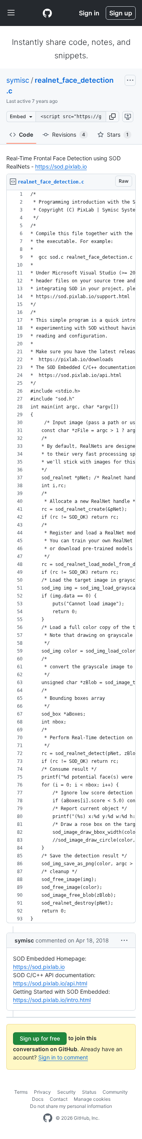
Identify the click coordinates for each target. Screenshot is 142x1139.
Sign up (120, 13)
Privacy (42, 1092)
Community (115, 1092)
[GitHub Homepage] (47, 1118)
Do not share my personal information (71, 1106)
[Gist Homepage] (47, 13)
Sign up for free (40, 1038)
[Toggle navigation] (11, 13)
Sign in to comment (63, 1057)
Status (89, 1092)
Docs (37, 1099)
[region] (71, 556)
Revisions (68, 134)
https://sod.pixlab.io (61, 166)
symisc (17, 80)
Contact (58, 1099)
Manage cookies (92, 1099)
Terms (21, 1092)
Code (26, 134)
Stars (118, 134)
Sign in (89, 13)
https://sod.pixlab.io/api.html (50, 983)
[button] (112, 116)
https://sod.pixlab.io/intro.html (52, 999)
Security (66, 1092)
